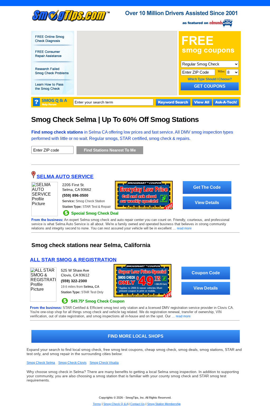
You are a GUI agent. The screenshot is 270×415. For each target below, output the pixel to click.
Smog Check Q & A (115, 403)
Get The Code (207, 187)
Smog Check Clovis (72, 363)
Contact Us (137, 403)
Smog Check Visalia (104, 363)
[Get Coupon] (142, 296)
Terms (97, 403)
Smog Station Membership (164, 403)
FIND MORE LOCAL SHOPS (135, 336)
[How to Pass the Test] (52, 90)
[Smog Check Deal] (144, 208)
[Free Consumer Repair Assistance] (52, 57)
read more (184, 228)
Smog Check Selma (41, 363)
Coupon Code (206, 273)
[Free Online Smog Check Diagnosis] (52, 42)
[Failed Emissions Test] (52, 75)
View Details (207, 202)
